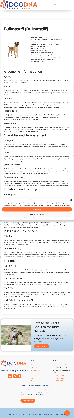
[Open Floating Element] (67, 413)
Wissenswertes (14, 24)
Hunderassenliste (23, 24)
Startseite (6, 24)
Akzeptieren (37, 209)
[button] (71, 200)
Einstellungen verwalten (37, 214)
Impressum (47, 218)
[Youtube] (10, 376)
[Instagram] (15, 376)
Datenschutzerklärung (38, 218)
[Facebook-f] (19, 376)
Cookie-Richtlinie (28, 218)
